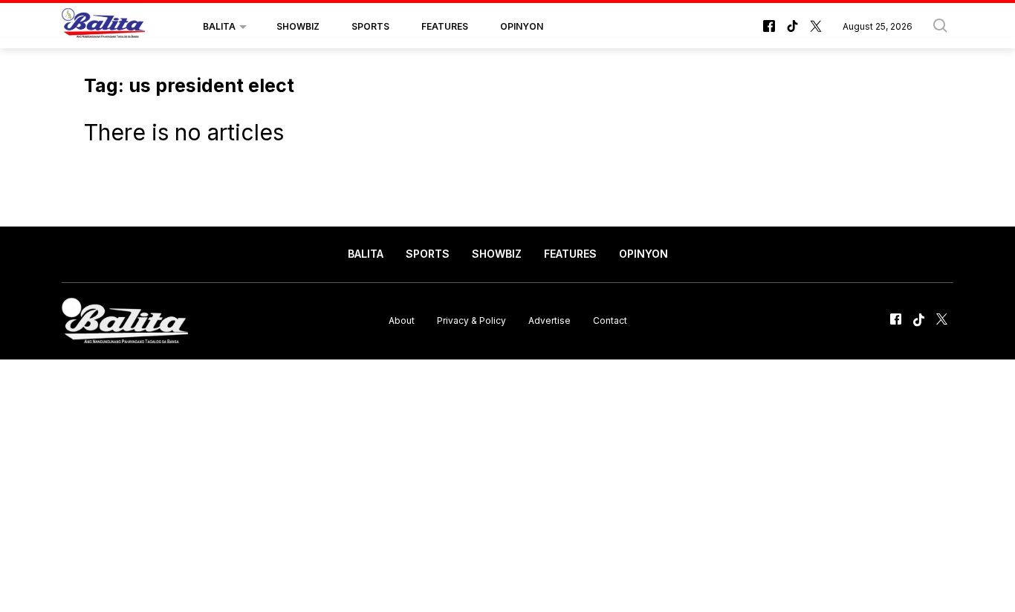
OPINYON (521, 26)
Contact (610, 320)
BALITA (219, 26)
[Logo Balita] (103, 26)
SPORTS (370, 26)
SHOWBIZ (298, 26)
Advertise (549, 320)
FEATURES (444, 26)
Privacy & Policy (471, 320)
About (402, 320)
